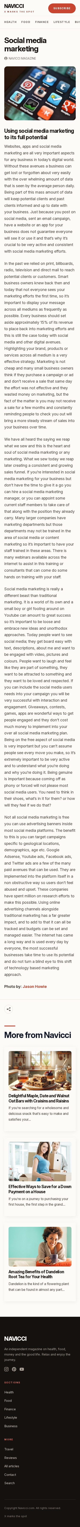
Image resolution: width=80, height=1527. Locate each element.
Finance (42, 22)
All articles (11, 1466)
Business (10, 1426)
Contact (10, 1475)
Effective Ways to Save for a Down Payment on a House (40, 1189)
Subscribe (62, 8)
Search (9, 1483)
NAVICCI (15, 1338)
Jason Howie (35, 986)
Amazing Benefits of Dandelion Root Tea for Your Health (36, 1274)
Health (10, 22)
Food (25, 22)
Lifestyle (62, 22)
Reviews (10, 1458)
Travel (8, 1449)
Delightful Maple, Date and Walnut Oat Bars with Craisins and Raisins (39, 1098)
